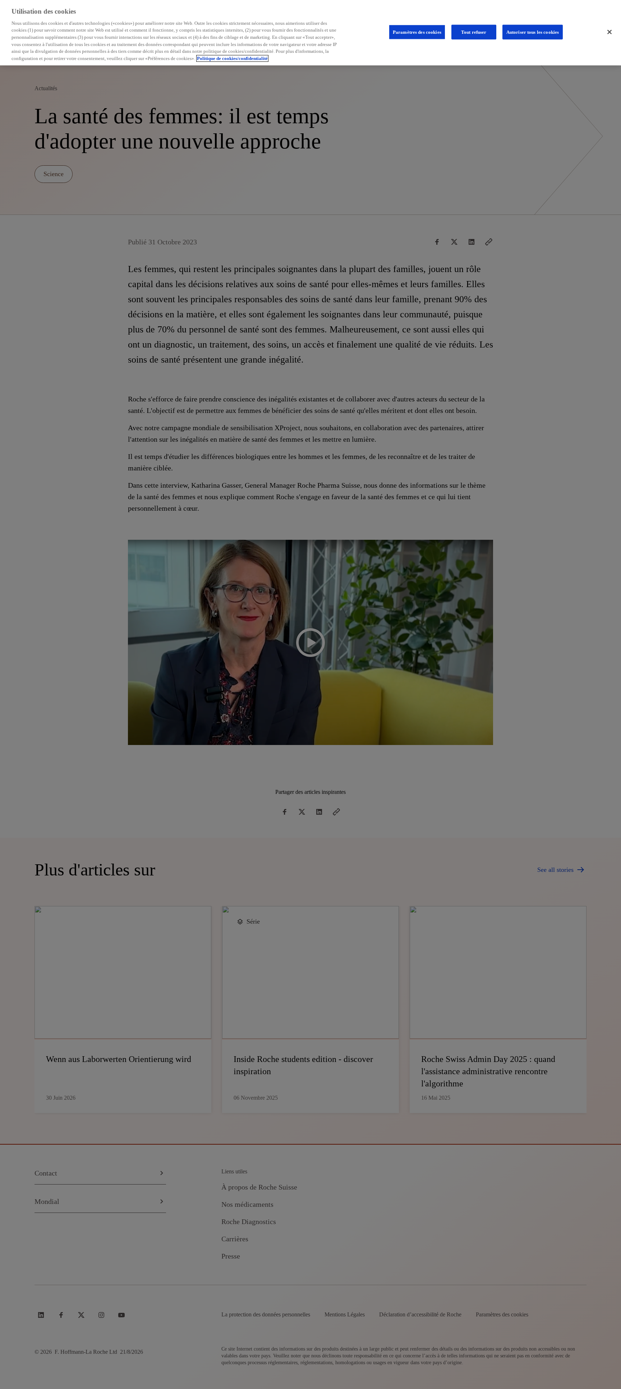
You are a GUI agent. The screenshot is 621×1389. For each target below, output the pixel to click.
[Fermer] (609, 32)
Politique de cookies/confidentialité (232, 58)
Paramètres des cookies (417, 32)
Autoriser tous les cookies (532, 32)
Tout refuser (474, 32)
